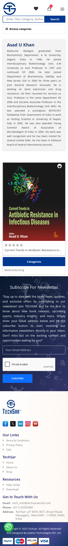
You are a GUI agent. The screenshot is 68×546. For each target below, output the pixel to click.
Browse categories (20, 29)
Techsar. (33, 528)
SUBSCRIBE (18, 378)
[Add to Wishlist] (59, 166)
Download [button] (12, 489)
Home (9, 462)
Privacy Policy (14, 445)
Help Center (13, 485)
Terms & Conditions (17, 440)
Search (54, 19)
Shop (9, 471)
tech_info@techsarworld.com (31, 503)
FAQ (8, 449)
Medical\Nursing (14, 270)
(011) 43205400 (23, 507)
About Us (11, 467)
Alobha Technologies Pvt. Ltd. (44, 533)
